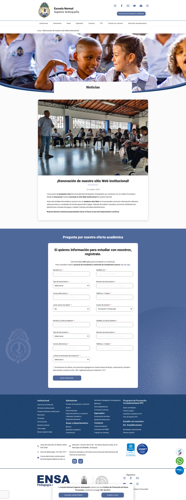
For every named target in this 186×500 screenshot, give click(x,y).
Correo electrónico (60, 293)
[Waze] (80, 461)
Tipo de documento (60, 282)
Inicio (39, 31)
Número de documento (105, 282)
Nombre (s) (57, 270)
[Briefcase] (141, 6)
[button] (43, 23)
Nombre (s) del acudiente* (63, 321)
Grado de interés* (103, 305)
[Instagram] (115, 6)
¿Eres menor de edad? (61, 305)
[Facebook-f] (121, 6)
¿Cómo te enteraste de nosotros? (66, 356)
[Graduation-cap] (134, 6)
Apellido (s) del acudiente (106, 321)
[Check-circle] (147, 6)
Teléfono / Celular (103, 293)
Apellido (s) (100, 270)
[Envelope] (128, 6)
